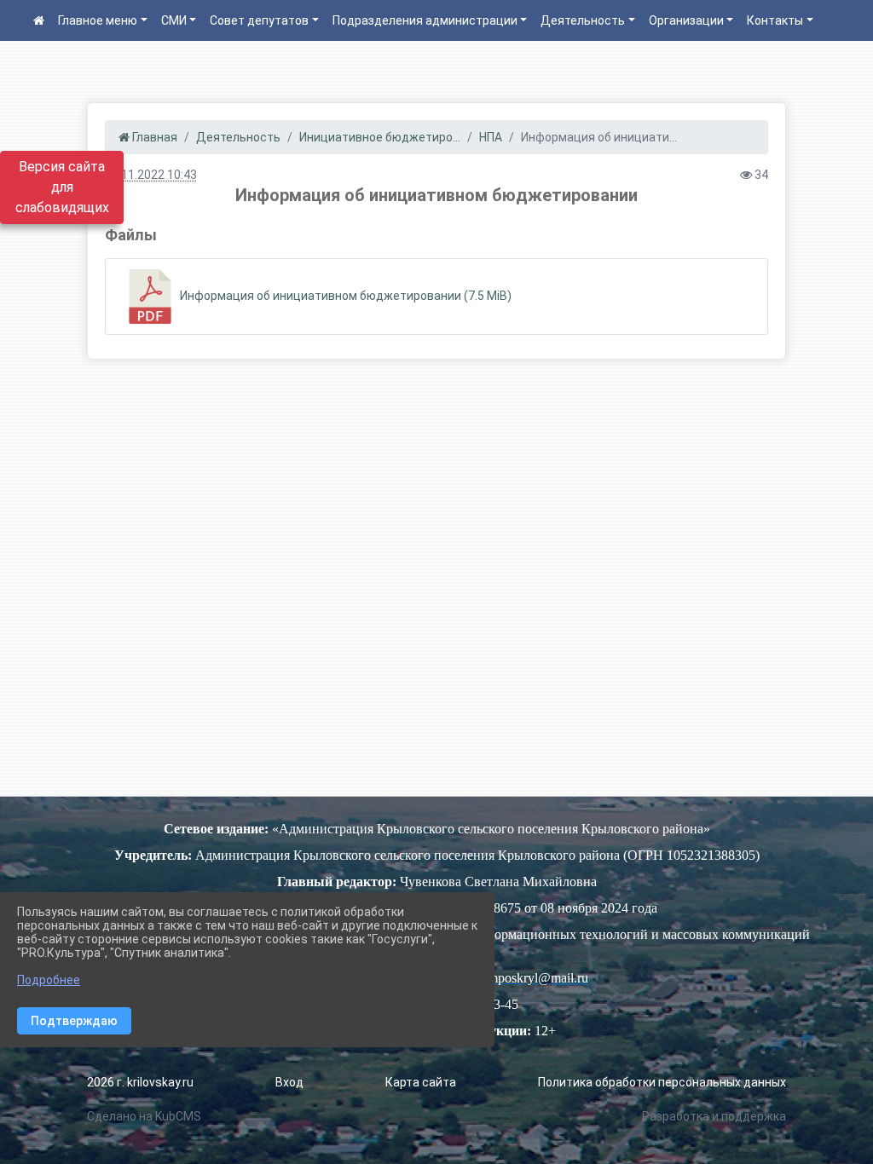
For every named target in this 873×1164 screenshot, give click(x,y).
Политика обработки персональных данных (662, 1082)
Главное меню (97, 20)
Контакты (775, 20)
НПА (490, 137)
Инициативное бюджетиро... (379, 137)
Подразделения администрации (424, 20)
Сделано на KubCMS (144, 1116)
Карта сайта (420, 1082)
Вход (289, 1082)
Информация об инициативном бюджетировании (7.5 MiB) (344, 296)
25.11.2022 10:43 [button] (151, 175)
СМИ (174, 20)
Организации (686, 20)
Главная (153, 137)
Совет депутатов (259, 20)
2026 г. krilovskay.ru (140, 1082)
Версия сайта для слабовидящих (62, 187)
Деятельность (583, 20)
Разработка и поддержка (714, 1116)
